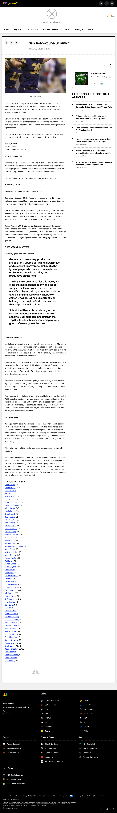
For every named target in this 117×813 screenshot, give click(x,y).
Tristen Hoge (10, 581)
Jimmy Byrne (10, 520)
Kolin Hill (8, 578)
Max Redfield (10, 652)
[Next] (110, 65)
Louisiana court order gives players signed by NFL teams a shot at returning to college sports (94, 140)
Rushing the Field (50, 29)
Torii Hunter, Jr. (11, 590)
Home (6, 29)
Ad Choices (54, 796)
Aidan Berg (79, 110)
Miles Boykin (10, 508)
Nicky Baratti (10, 490)
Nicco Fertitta (10, 555)
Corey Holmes (11, 584)
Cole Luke (9, 605)
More (90, 29)
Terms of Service (99, 796)
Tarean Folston (11, 558)
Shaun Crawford (12, 534)
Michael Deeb (10, 543)
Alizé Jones (9, 593)
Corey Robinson (11, 655)
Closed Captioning (21, 796)
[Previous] (106, 65)
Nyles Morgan (10, 628)
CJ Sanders (9, 660)
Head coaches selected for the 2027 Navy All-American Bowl (94, 129)
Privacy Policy (64, 796)
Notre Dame (33, 29)
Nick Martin (10, 608)
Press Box (47, 796)
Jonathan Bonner (12, 505)
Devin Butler (10, 517)
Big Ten (17, 29)
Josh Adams (10, 484)
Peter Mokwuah (11, 622)
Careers (12, 796)
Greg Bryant (10, 514)
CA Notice (90, 796)
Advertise (5, 796)
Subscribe (7, 712)
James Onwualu (11, 643)
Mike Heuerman (11, 575)
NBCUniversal (15, 799)
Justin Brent (10, 511)
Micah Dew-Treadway (14, 546)
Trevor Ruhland (11, 657)
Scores (66, 29)
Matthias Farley (11, 552)
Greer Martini (10, 611)
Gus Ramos (79, 133)
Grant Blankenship (12, 502)
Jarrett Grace (10, 564)
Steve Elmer (10, 549)
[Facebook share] (6, 43)
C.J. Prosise (10, 646)
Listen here (95, 83)
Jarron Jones (10, 596)
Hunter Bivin (10, 499)
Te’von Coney (10, 531)
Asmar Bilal (9, 496)
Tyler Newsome (11, 637)
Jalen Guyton (10, 567)
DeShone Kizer (11, 599)
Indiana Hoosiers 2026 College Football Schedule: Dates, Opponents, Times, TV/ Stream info (93, 106)
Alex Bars (9, 493)
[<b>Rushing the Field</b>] (81, 78)
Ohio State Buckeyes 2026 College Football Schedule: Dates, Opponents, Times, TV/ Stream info (92, 117)
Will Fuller (9, 561)
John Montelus (11, 625)
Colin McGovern (11, 619)
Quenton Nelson (11, 634)
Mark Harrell (10, 570)
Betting (78, 29)
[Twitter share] (11, 43)
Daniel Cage (10, 523)
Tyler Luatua (10, 602)
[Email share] (16, 43)
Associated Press (81, 144)
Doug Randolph (11, 649)
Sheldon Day (10, 540)
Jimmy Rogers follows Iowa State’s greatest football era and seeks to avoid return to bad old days (93, 152)
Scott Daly (9, 537)
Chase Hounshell (12, 587)
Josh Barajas (10, 487)
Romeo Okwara (11, 640)
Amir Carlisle (10, 526)
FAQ (29, 796)
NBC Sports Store (37, 796)
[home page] (10, 3)
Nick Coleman (11, 528)
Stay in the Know (8, 703)
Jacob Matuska (11, 613)
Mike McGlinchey (12, 616)
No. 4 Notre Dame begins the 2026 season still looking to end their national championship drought (94, 163)
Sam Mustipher (11, 631)
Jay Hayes (9, 572)
